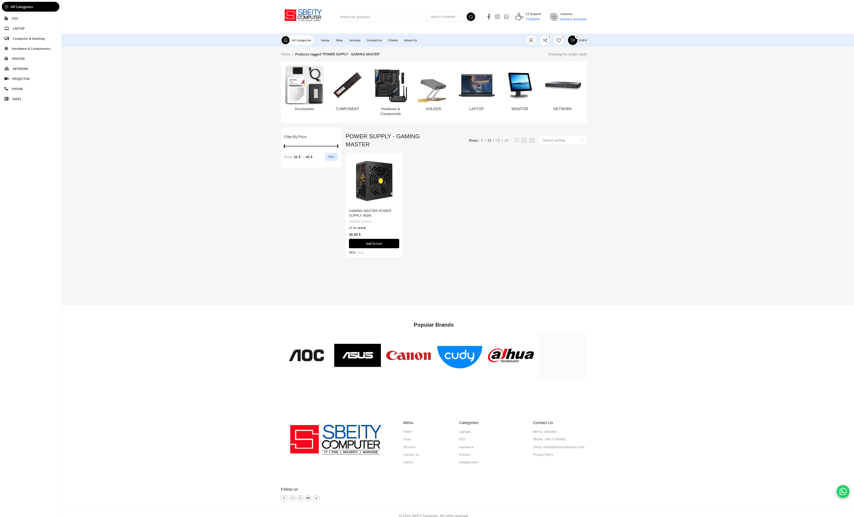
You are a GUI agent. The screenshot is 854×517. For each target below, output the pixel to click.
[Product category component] (347, 90)
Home (285, 54)
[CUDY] (459, 355)
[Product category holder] (433, 90)
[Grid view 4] (532, 140)
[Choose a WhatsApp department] (843, 491)
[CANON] (408, 355)
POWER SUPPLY (360, 221)
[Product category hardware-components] (390, 92)
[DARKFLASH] (562, 355)
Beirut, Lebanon (545, 431)
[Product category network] (563, 90)
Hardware (466, 447)
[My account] (531, 40)
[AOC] (306, 355)
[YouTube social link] (308, 498)
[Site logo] (304, 16)
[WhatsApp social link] (506, 17)
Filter (331, 157)
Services (409, 447)
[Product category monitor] (520, 90)
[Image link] (339, 442)
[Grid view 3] (524, 140)
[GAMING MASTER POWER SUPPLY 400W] (374, 181)
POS (462, 439)
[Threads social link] (300, 498)
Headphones (468, 462)
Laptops (465, 431)
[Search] (471, 17)
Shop (407, 439)
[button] (374, 243)
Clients (408, 462)
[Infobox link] (528, 17)
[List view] (516, 140)
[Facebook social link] (489, 17)
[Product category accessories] (304, 90)
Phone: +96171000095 (549, 439)
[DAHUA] (511, 355)
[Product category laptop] (476, 90)
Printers (465, 454)
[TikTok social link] (316, 498)
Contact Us (411, 454)
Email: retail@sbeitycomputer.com (559, 447)
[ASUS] (357, 355)
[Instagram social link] (497, 17)
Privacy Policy (543, 454)
